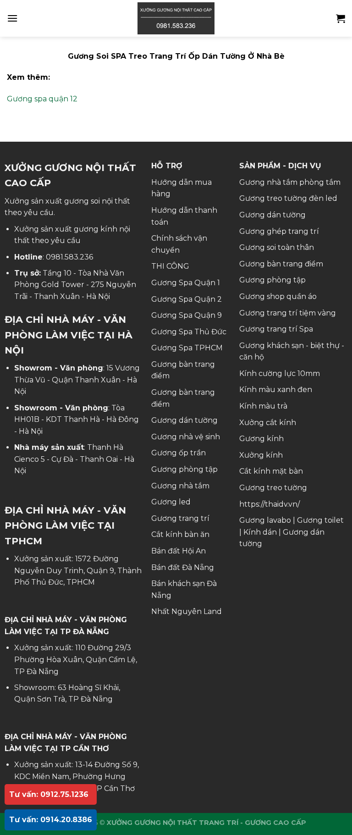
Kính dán (260, 532)
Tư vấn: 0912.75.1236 (48, 794)
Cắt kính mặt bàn (271, 471)
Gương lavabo (265, 520)
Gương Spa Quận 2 (186, 299)
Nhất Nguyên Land (186, 611)
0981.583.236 (69, 257)
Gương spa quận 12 (42, 98)
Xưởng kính (261, 455)
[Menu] (12, 18)
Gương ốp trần (178, 452)
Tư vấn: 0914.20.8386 (50, 819)
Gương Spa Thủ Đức (188, 331)
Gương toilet (320, 520)
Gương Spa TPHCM (187, 347)
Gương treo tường (273, 487)
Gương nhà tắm (180, 485)
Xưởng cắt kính (267, 422)
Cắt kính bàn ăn (180, 534)
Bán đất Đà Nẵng (182, 567)
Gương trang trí (180, 518)
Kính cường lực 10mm (279, 373)
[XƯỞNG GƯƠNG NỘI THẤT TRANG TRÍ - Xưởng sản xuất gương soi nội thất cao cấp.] (176, 18)
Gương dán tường (184, 420)
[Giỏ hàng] (340, 18)
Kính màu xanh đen (275, 389)
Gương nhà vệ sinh (185, 436)
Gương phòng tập (184, 469)
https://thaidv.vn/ (269, 504)
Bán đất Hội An (178, 551)
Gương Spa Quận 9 (186, 315)
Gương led (171, 502)
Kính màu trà (263, 406)
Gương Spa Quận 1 (185, 282)
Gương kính (261, 438)
